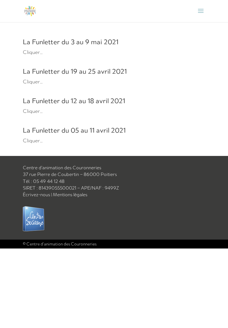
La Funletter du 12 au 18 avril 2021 (74, 100)
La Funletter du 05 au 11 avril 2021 (74, 130)
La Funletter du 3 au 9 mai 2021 (70, 41)
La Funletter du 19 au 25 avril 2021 (75, 71)
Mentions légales (70, 195)
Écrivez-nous (37, 195)
